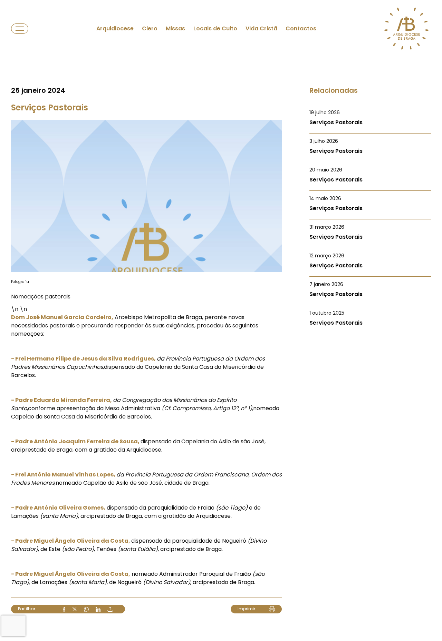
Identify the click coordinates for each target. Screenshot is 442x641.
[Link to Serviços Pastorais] (370, 117)
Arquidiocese (115, 28)
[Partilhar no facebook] (64, 609)
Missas (175, 28)
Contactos (301, 28)
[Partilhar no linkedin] (98, 609)
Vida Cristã (261, 28)
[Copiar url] (110, 609)
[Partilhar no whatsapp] (86, 609)
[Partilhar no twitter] (74, 609)
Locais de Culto (215, 28)
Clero (149, 28)
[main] (221, 320)
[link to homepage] (406, 29)
